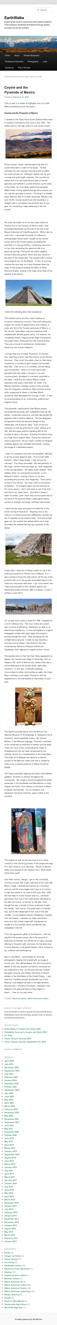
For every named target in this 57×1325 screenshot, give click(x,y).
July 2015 (8, 1209)
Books (7, 1252)
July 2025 (8, 1064)
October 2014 (10, 1225)
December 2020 (11, 1131)
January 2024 (10, 1080)
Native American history (15, 1288)
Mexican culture (19, 998)
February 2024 (11, 1077)
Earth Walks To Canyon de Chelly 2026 (22, 1028)
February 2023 (11, 1109)
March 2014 (9, 1234)
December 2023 (11, 1083)
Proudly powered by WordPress (28, 1319)
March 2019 (9, 1148)
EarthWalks (14, 17)
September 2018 (11, 1154)
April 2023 (9, 1102)
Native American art (13, 1281)
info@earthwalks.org (15, 1017)
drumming (9, 1262)
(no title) (8, 1035)
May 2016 (8, 1193)
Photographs (33, 61)
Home (7, 55)
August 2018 (10, 1157)
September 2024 (11, 1070)
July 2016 (8, 1186)
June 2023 (9, 1096)
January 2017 (10, 1180)
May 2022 (8, 1115)
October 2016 (10, 1183)
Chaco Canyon (11, 1259)
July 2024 (8, 1073)
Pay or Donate (24, 67)
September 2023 (11, 1089)
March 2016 (9, 1199)
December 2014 (11, 1218)
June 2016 (9, 1189)
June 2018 (9, 1160)
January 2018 (10, 1167)
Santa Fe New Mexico (14, 1301)
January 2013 (10, 1241)
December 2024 (11, 1067)
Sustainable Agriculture (15, 1304)
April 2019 (9, 1144)
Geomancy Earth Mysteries (17, 1268)
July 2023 (8, 1093)
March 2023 (9, 1106)
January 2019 (10, 1151)
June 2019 (9, 1138)
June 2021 (9, 1125)
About (16, 55)
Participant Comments (14, 61)
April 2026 (9, 1060)
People (7, 1297)
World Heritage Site (13, 1307)
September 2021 (11, 1122)
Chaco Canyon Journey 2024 (17, 1038)
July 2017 (8, 1170)
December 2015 (11, 1202)
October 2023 (10, 1086)
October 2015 (10, 1205)
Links (45, 61)
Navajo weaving (11, 1294)
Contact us (9, 67)
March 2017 (9, 1177)
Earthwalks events (12, 1265)
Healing (8, 1272)
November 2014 (11, 1222)
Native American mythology (17, 1291)
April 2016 (9, 1196)
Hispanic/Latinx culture (15, 1275)
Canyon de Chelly (12, 1255)
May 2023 (8, 1099)
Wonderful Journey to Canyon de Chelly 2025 (25, 1032)
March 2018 (9, 1164)
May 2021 (8, 1128)
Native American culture (37, 998)
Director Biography (31, 55)
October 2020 (10, 1135)
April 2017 (9, 1173)
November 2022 (11, 1112)
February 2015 (11, 1212)
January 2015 (10, 1215)
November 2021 (11, 1119)
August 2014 (10, 1228)
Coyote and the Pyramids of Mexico (19, 89)
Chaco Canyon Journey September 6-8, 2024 (25, 1041)
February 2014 (11, 1238)
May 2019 (8, 1141)
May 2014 (8, 1231)
